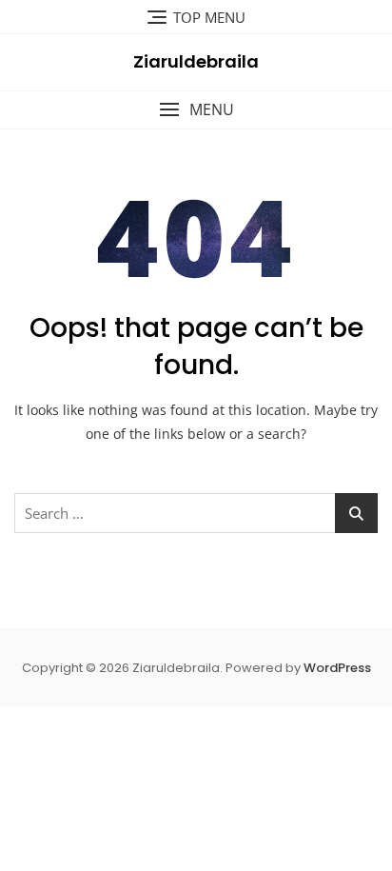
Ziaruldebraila (196, 61)
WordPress (337, 668)
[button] (196, 110)
